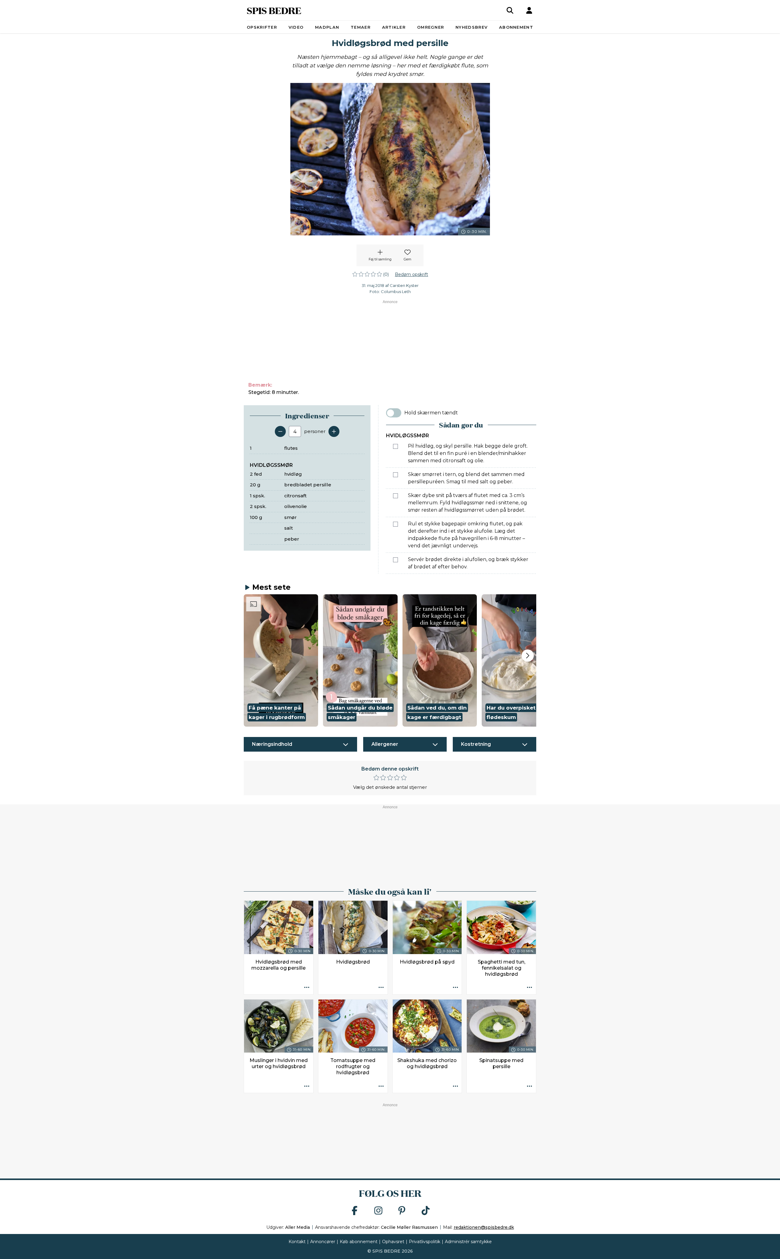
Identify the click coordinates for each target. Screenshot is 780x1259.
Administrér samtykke (468, 1241)
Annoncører (322, 1241)
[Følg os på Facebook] (354, 1211)
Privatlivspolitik (424, 1241)
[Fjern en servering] (280, 431)
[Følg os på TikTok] (425, 1211)
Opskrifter (262, 27)
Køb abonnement (359, 1241)
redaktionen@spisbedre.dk (484, 1227)
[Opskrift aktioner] (306, 988)
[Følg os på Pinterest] (402, 1211)
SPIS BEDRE (274, 10)
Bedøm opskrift (411, 274)
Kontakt (297, 1241)
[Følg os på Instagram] (378, 1211)
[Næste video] (528, 655)
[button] (281, 660)
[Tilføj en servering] (333, 431)
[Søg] (510, 10)
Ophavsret (393, 1241)
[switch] (393, 412)
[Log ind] (529, 10)
